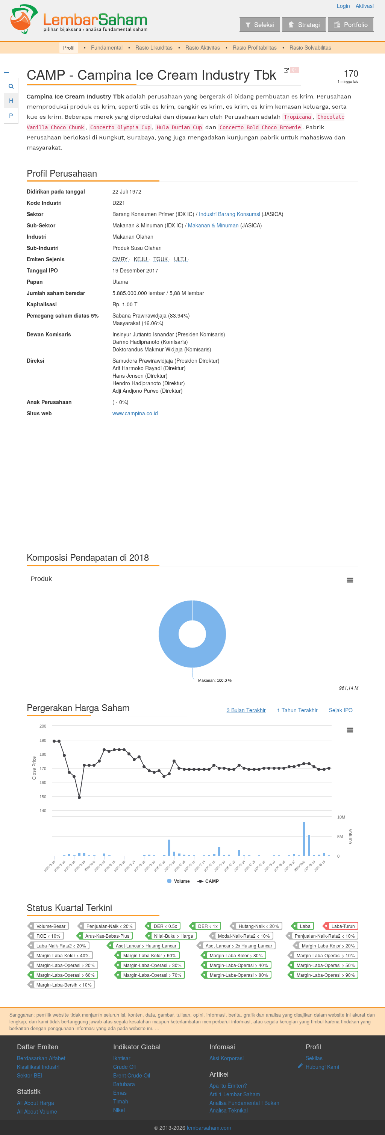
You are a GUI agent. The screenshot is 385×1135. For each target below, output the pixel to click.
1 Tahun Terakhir (297, 710)
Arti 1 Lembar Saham (234, 1094)
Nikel (119, 1110)
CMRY (120, 259)
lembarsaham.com (209, 1127)
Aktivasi (365, 5)
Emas (120, 1092)
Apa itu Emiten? (228, 1085)
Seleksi (264, 24)
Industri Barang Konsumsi (229, 214)
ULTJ (181, 259)
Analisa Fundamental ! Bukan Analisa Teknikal (244, 1106)
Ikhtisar (121, 1058)
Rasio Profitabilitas (255, 47)
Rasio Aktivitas (202, 47)
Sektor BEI (29, 1075)
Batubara (124, 1084)
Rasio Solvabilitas (310, 47)
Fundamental (107, 47)
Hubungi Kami (322, 1066)
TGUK (161, 259)
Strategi (309, 24)
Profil (68, 47)
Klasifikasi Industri (38, 1066)
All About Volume (37, 1111)
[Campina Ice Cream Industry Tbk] (286, 70)
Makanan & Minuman (213, 225)
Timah (120, 1101)
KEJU (141, 259)
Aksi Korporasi (226, 1058)
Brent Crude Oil (131, 1075)
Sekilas (314, 1058)
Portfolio (356, 24)
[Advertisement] (192, 480)
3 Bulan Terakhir (246, 710)
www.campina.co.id (135, 413)
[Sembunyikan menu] (6, 72)
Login (343, 5)
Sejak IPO (341, 710)
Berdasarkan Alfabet (41, 1058)
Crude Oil (124, 1066)
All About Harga (35, 1102)
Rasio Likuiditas (154, 47)
